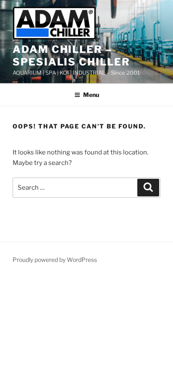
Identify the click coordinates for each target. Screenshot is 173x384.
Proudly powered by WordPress (55, 259)
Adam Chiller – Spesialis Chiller (71, 55)
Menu (91, 94)
